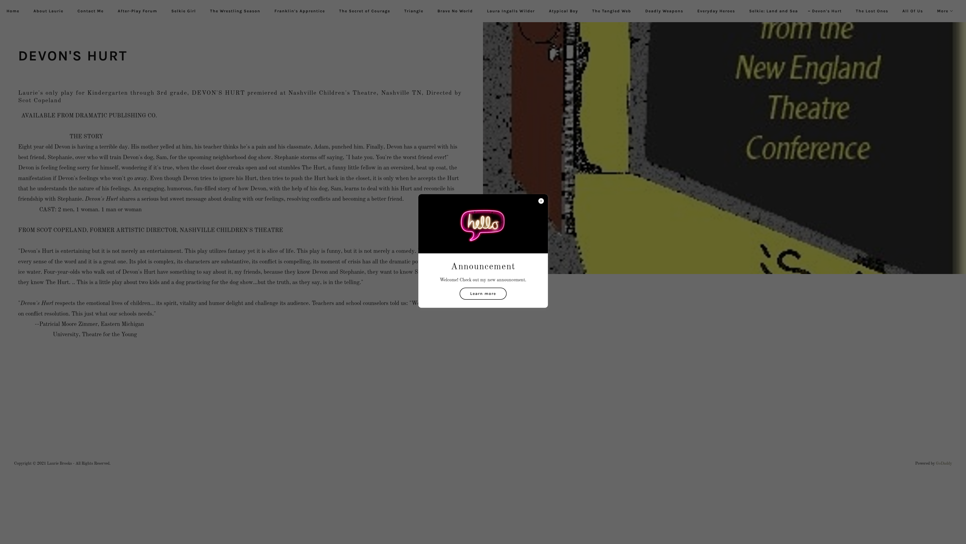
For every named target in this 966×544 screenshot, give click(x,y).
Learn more (483, 293)
